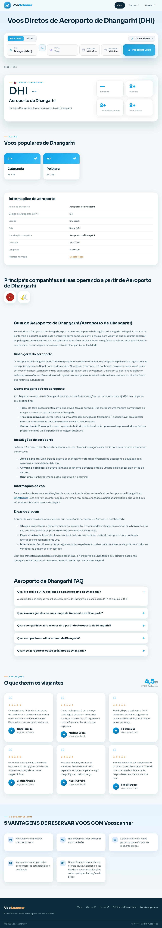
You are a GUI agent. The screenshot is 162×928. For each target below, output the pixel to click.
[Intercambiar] (42, 47)
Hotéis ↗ (104, 907)
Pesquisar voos (141, 49)
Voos (120, 5)
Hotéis (150, 5)
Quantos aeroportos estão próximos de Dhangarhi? (51, 650)
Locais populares (149, 907)
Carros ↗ (91, 907)
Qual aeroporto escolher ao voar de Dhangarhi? (48, 638)
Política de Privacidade (124, 907)
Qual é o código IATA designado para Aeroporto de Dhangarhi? (59, 591)
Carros (134, 5)
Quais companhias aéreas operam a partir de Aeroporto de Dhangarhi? (64, 625)
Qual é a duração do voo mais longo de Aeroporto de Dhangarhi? (60, 613)
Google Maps (76, 256)
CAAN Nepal (21, 498)
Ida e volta (15, 38)
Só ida (29, 38)
